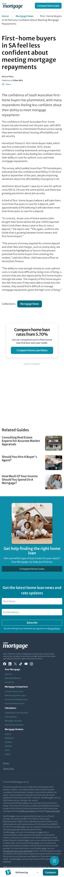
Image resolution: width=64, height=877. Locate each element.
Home (5, 16)
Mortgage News (25, 16)
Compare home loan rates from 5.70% (32, 332)
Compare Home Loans (48, 5)
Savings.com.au (43, 867)
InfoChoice (55, 867)
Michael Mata (8, 76)
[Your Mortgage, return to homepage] (12, 5)
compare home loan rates (32, 350)
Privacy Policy (54, 628)
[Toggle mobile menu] (54, 861)
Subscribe (32, 622)
